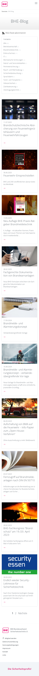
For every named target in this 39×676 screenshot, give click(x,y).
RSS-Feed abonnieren (15, 32)
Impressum (6, 648)
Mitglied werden (10, 638)
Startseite (4, 11)
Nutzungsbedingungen (10, 645)
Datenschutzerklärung (10, 642)
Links (4, 655)
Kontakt (5, 652)
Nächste (22, 613)
